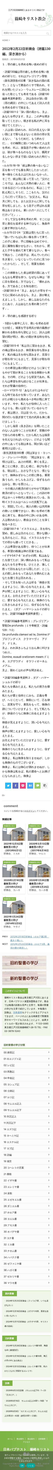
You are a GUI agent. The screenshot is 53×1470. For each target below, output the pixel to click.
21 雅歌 (8, 1174)
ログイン (30, 811)
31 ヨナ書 (9, 1238)
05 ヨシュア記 (11, 1084)
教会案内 (20, 1439)
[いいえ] (49, 1460)
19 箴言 (8, 1161)
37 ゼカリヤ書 (11, 1276)
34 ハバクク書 (11, 1257)
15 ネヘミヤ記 (11, 1135)
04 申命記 (9, 1078)
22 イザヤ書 (10, 1180)
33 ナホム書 (10, 1250)
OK (22, 1465)
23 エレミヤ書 (11, 1186)
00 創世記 (9, 1052)
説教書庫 (17, 1012)
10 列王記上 (10, 1116)
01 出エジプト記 (12, 1058)
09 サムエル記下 (12, 1110)
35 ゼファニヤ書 (12, 1263)
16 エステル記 (11, 1142)
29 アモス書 (10, 1225)
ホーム (10, 1439)
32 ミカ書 (9, 1244)
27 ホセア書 (10, 1212)
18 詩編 (8, 1154)
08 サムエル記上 (12, 1103)
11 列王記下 (10, 1122)
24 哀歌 (8, 1193)
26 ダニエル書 (11, 1206)
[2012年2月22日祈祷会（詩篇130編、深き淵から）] (30, 786)
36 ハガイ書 (10, 1270)
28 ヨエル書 (10, 1218)
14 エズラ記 (10, 1129)
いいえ (31, 1465)
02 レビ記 (9, 1065)
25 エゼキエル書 (12, 1199)
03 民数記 (9, 1071)
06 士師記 (9, 1090)
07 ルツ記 (9, 1097)
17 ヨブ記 (9, 1148)
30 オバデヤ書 (11, 1231)
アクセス (26, 1442)
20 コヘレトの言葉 (14, 1167)
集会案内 (31, 1439)
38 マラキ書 (10, 1282)
